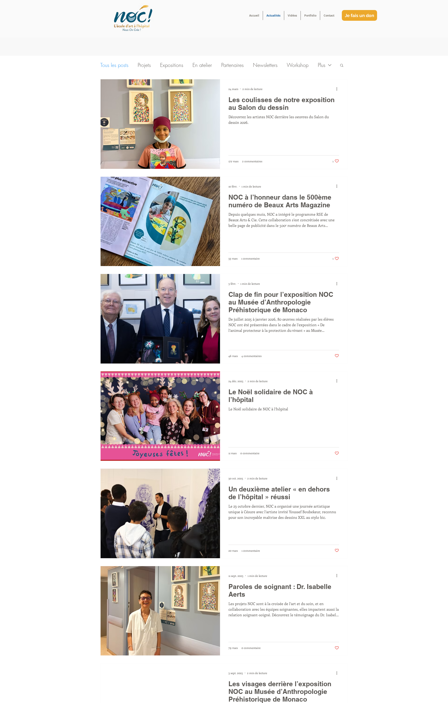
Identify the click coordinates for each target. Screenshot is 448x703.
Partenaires (232, 65)
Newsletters (265, 65)
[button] (342, 65)
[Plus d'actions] (338, 89)
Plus (321, 65)
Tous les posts (114, 65)
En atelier (202, 65)
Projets (144, 65)
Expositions (171, 65)
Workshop (297, 65)
